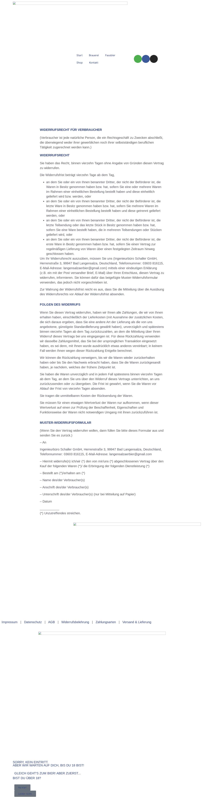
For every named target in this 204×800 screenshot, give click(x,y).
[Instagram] (154, 59)
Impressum (10, 622)
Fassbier (110, 55)
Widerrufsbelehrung (75, 622)
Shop (79, 62)
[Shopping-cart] (138, 59)
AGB (51, 622)
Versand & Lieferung (136, 622)
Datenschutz (33, 622)
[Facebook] (146, 59)
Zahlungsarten (106, 622)
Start (79, 55)
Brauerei (94, 55)
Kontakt (93, 62)
